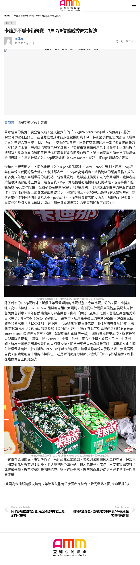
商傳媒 (19, 39)
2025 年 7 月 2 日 (24, 43)
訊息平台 (10, 23)
